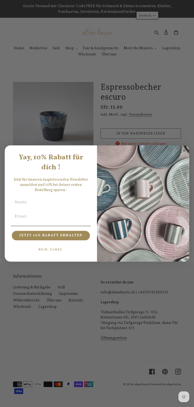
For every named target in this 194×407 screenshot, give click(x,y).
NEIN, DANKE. (50, 250)
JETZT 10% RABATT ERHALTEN (51, 235)
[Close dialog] (184, 150)
